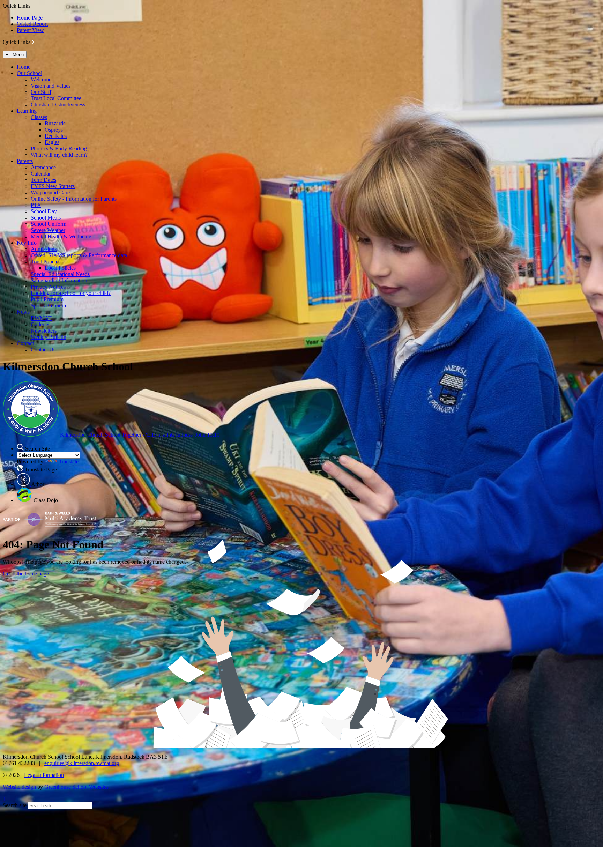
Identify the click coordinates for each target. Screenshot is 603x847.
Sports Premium (48, 306)
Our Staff (41, 92)
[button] (33, 42)
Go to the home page (26, 574)
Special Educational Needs (60, 274)
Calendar (41, 174)
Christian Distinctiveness (58, 104)
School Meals (46, 218)
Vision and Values (50, 86)
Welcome (41, 79)
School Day (44, 211)
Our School (29, 73)
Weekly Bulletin (48, 337)
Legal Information (44, 775)
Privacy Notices (48, 287)
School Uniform (48, 224)
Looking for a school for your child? (71, 293)
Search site (15, 805)
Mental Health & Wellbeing (61, 236)
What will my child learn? (59, 155)
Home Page (30, 18)
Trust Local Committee (56, 98)
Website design (19, 787)
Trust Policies (45, 262)
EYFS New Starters (53, 186)
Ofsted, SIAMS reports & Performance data (79, 255)
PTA (36, 205)
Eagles (52, 142)
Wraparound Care (50, 192)
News (23, 312)
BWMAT (41, 318)
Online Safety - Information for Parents (74, 199)
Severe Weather (48, 230)
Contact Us (43, 349)
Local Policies (60, 268)
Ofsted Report (32, 24)
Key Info (27, 243)
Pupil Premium (47, 299)
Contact (25, 343)
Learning (27, 111)
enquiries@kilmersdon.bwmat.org (81, 763)
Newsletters (44, 331)
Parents (25, 161)
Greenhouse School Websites (76, 787)
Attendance (43, 167)
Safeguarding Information (59, 280)
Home (23, 67)
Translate (69, 462)
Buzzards (55, 123)
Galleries (40, 324)
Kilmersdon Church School (139, 435)
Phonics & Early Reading (59, 148)
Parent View (30, 30)
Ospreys (54, 130)
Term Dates (43, 180)
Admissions (44, 249)
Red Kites (56, 136)
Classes (39, 117)
